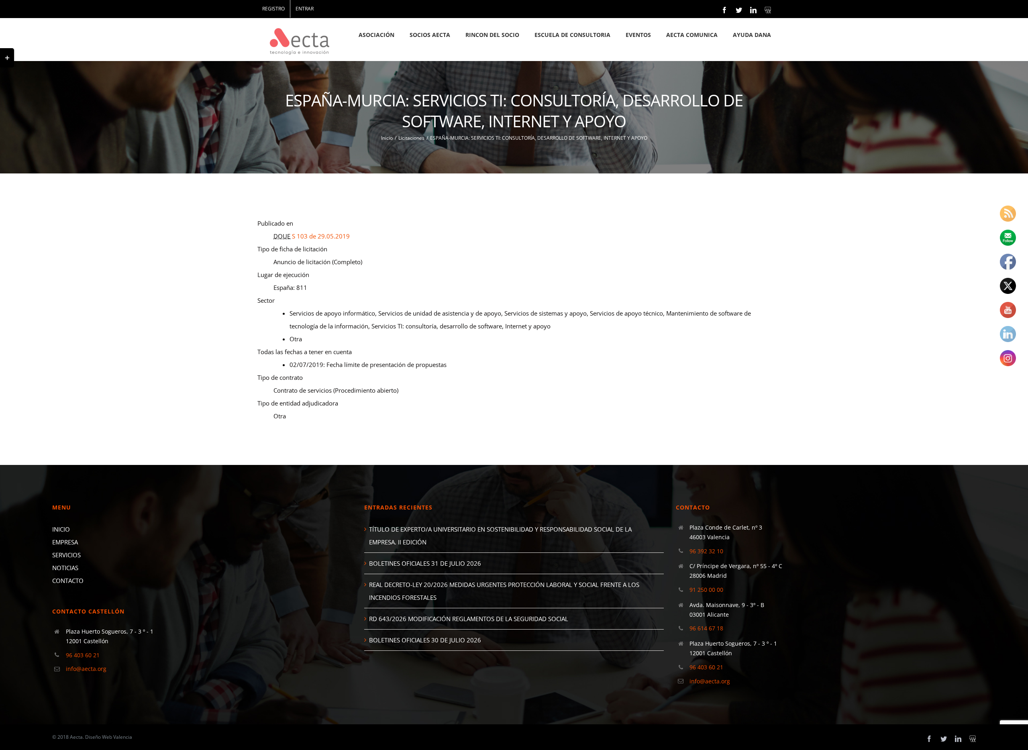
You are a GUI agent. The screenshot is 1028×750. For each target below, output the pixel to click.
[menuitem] (273, 9)
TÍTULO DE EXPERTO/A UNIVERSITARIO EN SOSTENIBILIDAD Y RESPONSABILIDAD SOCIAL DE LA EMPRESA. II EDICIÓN (500, 535)
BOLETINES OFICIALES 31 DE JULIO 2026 (425, 563)
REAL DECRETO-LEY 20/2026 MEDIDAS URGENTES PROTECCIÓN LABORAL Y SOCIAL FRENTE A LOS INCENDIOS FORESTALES (504, 591)
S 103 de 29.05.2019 (321, 236)
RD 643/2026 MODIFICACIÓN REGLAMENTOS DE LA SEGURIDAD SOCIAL (468, 619)
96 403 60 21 (83, 655)
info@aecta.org (86, 669)
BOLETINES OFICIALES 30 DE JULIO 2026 (425, 640)
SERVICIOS (66, 555)
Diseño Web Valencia (108, 737)
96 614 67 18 (706, 628)
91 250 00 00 (706, 589)
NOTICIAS (65, 568)
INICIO (61, 529)
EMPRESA (65, 542)
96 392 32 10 (706, 551)
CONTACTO (68, 581)
